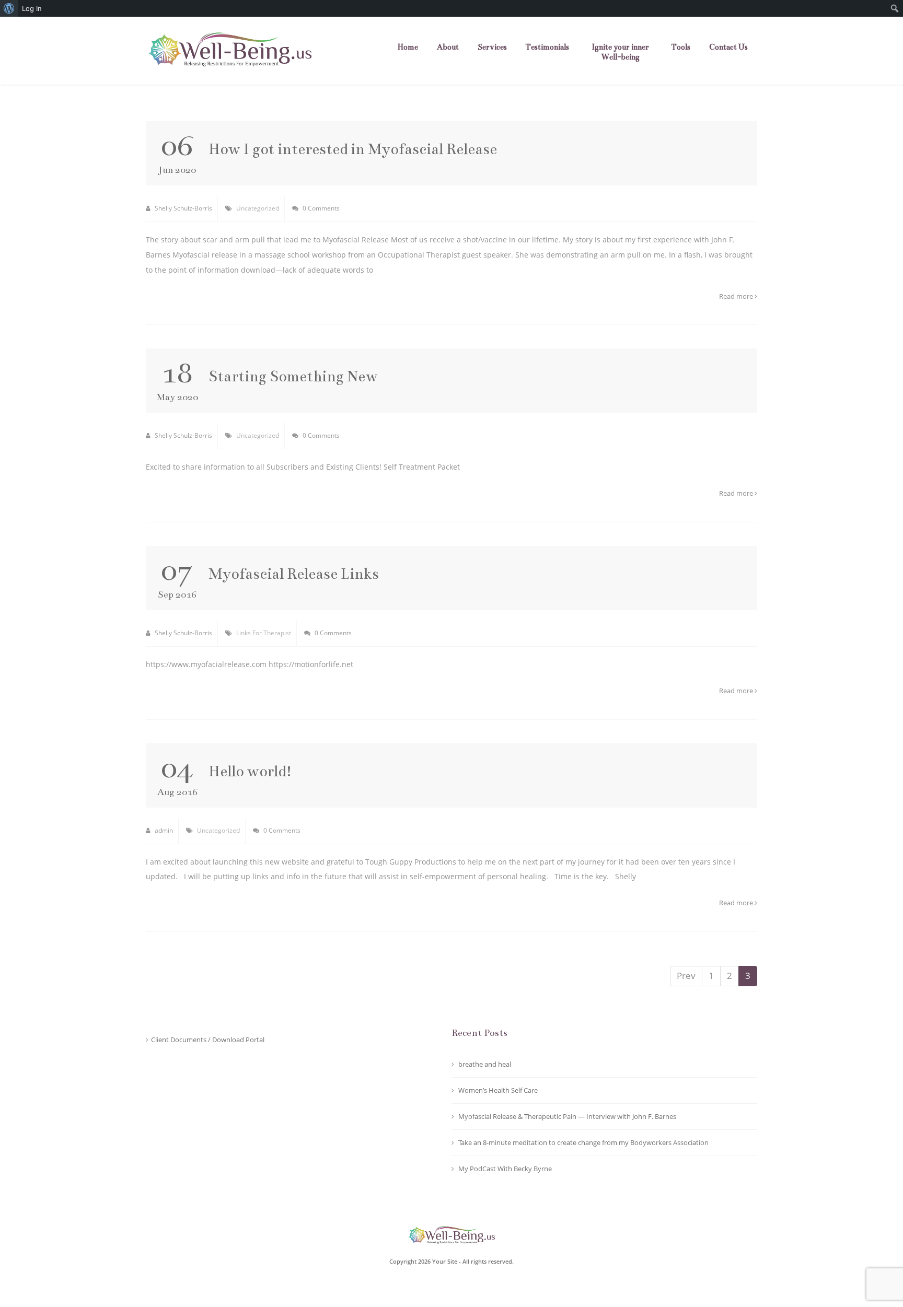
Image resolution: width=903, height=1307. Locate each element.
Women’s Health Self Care (498, 1090)
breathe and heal (484, 1064)
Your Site (444, 1261)
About (448, 47)
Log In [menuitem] (32, 8)
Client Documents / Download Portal (207, 1039)
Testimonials (547, 47)
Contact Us (728, 47)
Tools (681, 47)
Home (408, 47)
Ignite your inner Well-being (620, 52)
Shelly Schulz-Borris (182, 208)
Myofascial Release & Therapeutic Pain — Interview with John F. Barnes (567, 1116)
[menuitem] (9, 8)
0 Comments (320, 208)
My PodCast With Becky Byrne (505, 1168)
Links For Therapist (263, 632)
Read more (737, 296)
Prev (686, 976)
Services (492, 47)
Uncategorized (257, 208)
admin (163, 830)
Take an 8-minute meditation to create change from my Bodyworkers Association (583, 1142)
